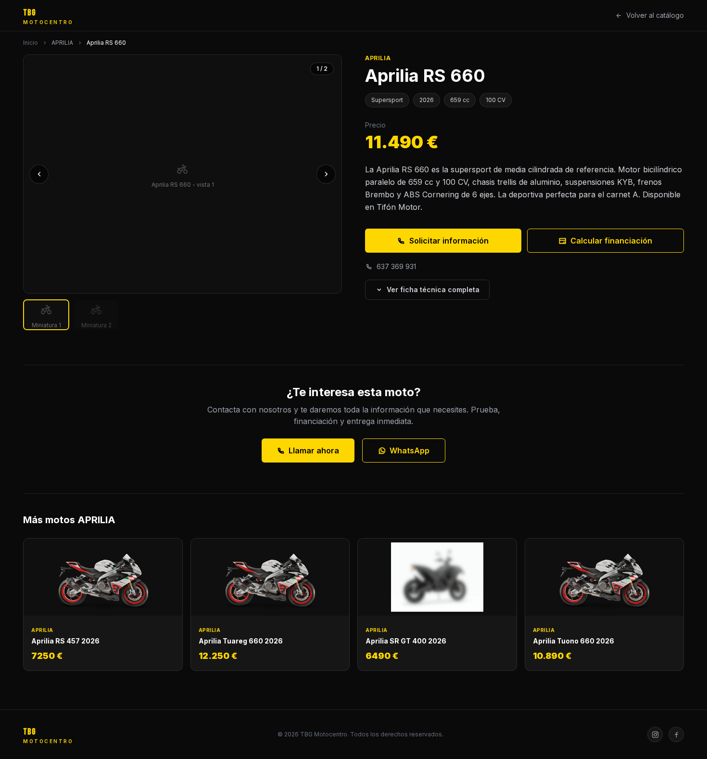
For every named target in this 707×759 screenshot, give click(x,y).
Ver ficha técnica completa (433, 289)
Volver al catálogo (655, 15)
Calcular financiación (611, 240)
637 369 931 (396, 266)
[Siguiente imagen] (326, 174)
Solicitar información (449, 240)
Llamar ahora (314, 450)
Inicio (30, 42)
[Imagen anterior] (39, 174)
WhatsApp (409, 450)
